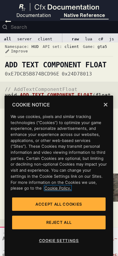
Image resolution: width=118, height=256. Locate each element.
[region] (59, 176)
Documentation (33, 15)
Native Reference (84, 15)
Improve (16, 51)
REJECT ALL (59, 222)
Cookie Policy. (57, 188)
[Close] (105, 104)
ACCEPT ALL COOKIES (58, 204)
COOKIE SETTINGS (59, 240)
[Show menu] (8, 21)
